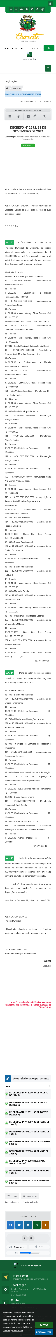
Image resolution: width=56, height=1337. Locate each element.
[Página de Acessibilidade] (42, 9)
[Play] (25, 1238)
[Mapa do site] (37, 9)
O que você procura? (12, 48)
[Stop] (31, 1238)
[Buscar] (49, 48)
